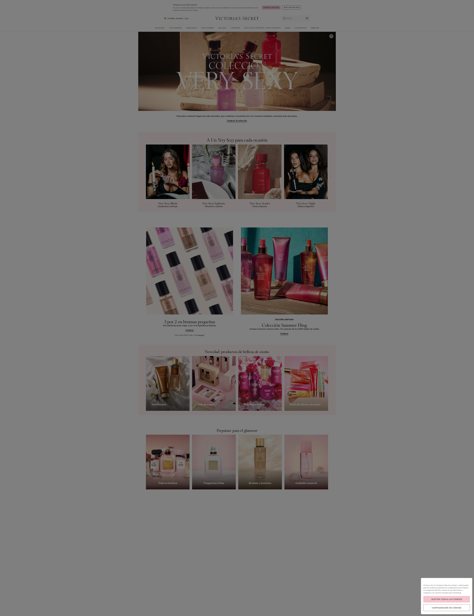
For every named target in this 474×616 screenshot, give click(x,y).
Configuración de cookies (446, 608)
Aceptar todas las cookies (446, 599)
